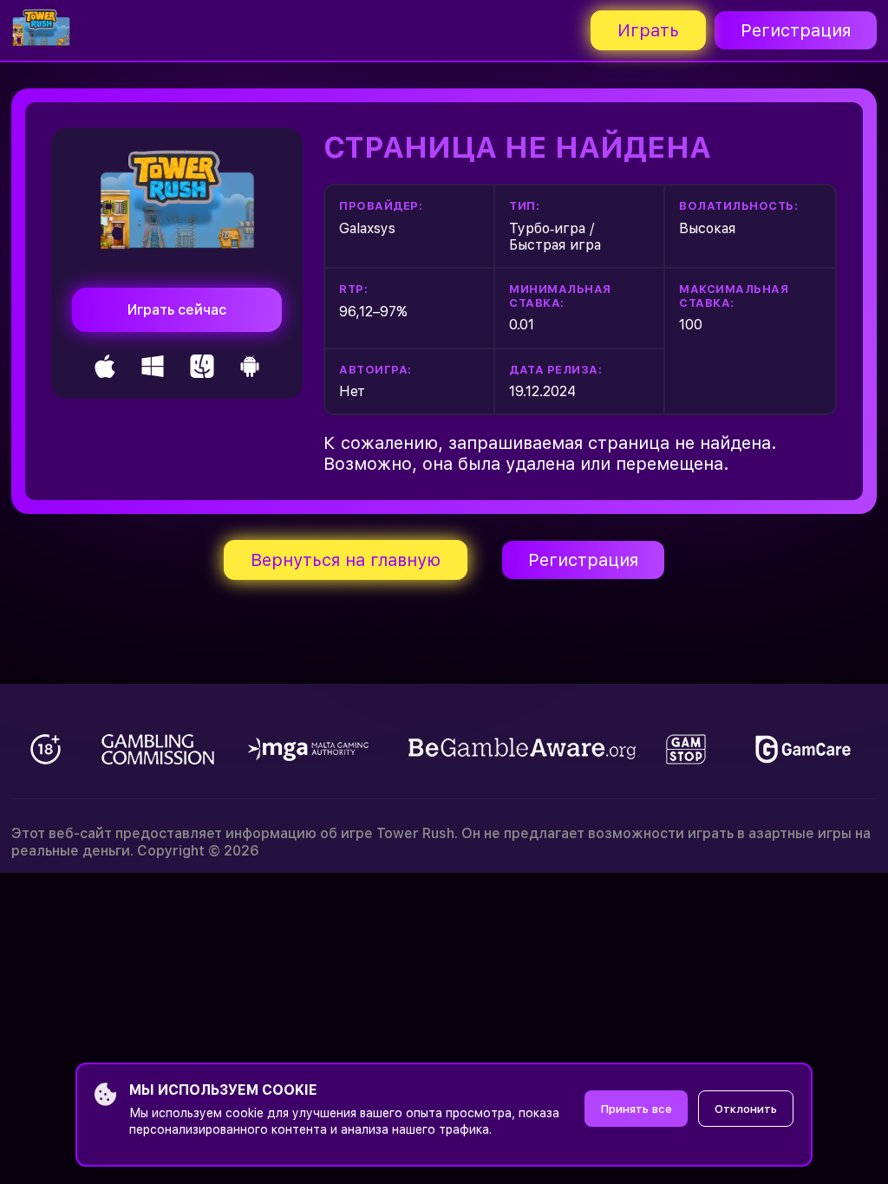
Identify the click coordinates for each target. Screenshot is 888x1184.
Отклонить (746, 1109)
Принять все (636, 1109)
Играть (648, 30)
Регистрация (796, 30)
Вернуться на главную (346, 560)
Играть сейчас (176, 310)
